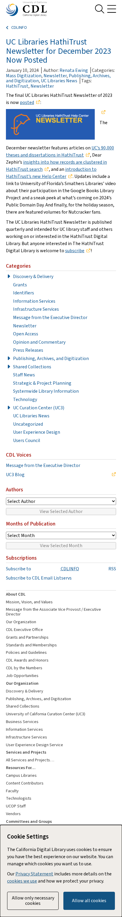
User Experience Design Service (34, 745)
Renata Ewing (74, 70)
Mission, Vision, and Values (29, 602)
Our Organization (21, 622)
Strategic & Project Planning (42, 383)
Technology (25, 399)
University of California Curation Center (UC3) (45, 714)
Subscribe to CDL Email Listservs (39, 578)
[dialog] (61, 871)
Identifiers (23, 293)
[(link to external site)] (102, 112)
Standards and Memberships (31, 645)
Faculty (12, 791)
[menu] (111, 8)
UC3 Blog (15, 475)
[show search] (99, 8)
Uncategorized (28, 424)
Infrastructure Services (36, 309)
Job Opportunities (22, 675)
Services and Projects (26, 752)
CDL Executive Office (24, 629)
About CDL (15, 594)
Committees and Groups (29, 821)
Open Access (25, 334)
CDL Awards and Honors (27, 660)
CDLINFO (19, 27)
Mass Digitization (23, 75)
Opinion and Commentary (39, 342)
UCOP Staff (16, 806)
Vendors (13, 814)
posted (27, 102)
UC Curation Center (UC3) (38, 408)
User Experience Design (36, 432)
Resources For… (21, 768)
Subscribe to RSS (61, 569)
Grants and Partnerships (27, 637)
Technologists (18, 798)
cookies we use (22, 881)
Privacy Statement (34, 874)
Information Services (34, 301)
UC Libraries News (59, 81)
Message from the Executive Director (50, 317)
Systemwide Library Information (46, 391)
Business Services (22, 722)
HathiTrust (17, 86)
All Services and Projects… (30, 760)
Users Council (26, 440)
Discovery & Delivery (33, 276)
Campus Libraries (21, 775)
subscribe (74, 250)
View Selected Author (61, 511)
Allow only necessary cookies (33, 900)
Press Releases (28, 350)
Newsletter (55, 75)
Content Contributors (25, 783)
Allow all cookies (89, 900)
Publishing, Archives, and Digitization (51, 358)
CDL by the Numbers (24, 668)
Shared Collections (32, 367)
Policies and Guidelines (26, 652)
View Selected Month (61, 545)
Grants (20, 285)
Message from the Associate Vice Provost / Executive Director (53, 612)
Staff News (24, 375)
